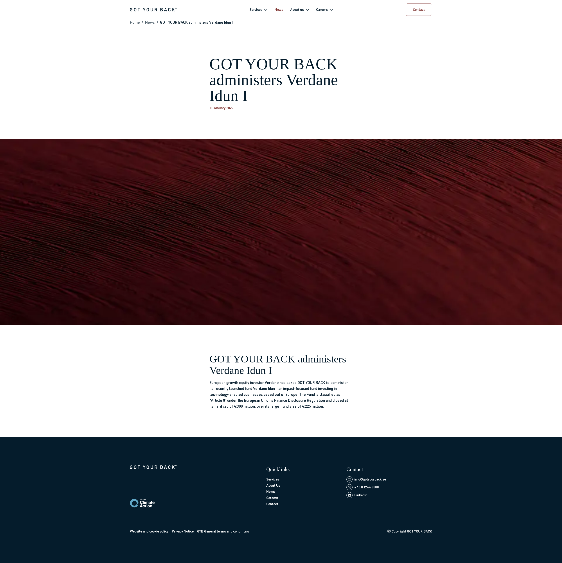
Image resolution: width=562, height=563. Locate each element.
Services (256, 9)
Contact (272, 504)
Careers (322, 9)
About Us (273, 485)
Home (135, 22)
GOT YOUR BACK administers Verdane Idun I (196, 22)
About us (297, 9)
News (279, 9)
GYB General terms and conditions (223, 531)
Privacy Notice (183, 531)
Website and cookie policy (149, 531)
